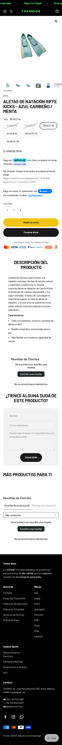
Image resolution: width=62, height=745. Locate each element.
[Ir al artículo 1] (7, 86)
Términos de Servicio (13, 614)
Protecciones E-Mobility (15, 667)
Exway (37, 598)
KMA (36, 620)
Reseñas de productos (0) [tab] (17, 505)
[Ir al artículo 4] (38, 86)
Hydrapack (39, 609)
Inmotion (38, 614)
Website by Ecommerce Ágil (29, 736)
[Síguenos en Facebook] (5, 717)
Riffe (5, 95)
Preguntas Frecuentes (14, 598)
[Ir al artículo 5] (48, 86)
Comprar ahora (31, 232)
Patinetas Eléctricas (13, 661)
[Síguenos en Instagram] (13, 717)
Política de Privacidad (13, 609)
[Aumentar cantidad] (20, 210)
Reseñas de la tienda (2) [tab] (44, 505)
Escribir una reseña (31, 374)
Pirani (37, 625)
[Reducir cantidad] (7, 210)
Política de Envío (11, 620)
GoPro (37, 603)
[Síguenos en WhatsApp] (21, 717)
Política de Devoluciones (15, 603)
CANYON (38, 636)
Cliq (36, 593)
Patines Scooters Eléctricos (11, 654)
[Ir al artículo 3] (28, 86)
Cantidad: (8, 203)
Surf (5, 672)
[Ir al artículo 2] (17, 86)
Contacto (7, 593)
